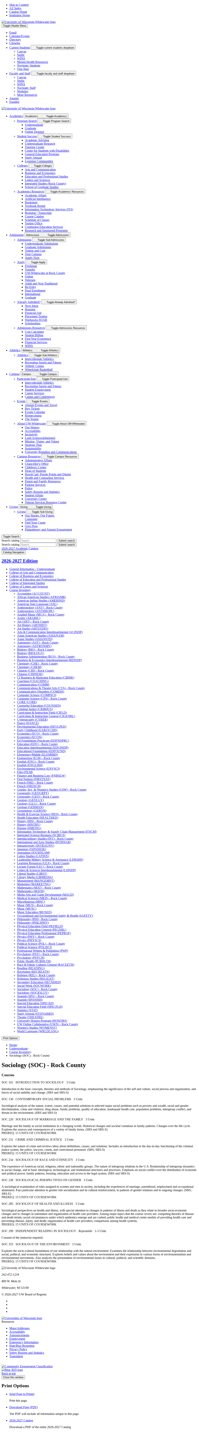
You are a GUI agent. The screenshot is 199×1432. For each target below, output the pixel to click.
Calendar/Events (19, 36)
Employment (17, 1338)
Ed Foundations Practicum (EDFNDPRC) (43, 740)
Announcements (19, 1335)
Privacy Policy (18, 1349)
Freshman (31, 266)
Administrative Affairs (38, 460)
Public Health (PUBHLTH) (34, 961)
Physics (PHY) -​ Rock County (36, 936)
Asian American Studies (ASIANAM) (40, 635)
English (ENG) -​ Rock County (36, 761)
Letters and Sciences (37, 180)
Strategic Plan (33, 445)
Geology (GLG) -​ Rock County (36, 803)
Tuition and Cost (35, 250)
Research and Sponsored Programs (46, 230)
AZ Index (15, 8)
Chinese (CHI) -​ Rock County (35, 670)
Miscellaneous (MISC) (31, 901)
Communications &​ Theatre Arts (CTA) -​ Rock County (51, 688)
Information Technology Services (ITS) (49, 209)
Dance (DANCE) (28, 723)
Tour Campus (33, 254)
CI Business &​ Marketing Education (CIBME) (45, 677)
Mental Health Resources (32, 62)
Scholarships (32, 323)
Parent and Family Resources (43, 481)
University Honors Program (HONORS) (42, 1020)
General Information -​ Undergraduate (32, 569)
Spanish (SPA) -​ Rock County (35, 996)
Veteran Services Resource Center (45, 502)
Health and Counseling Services (44, 477)
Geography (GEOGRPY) (33, 793)
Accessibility (33, 431)
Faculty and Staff (19, 73)
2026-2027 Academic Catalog (20, 548)
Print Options (10, 1038)
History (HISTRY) (28, 824)
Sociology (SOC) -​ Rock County (37, 989)
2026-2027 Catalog (21, 1420)
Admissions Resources (31, 328)
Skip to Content (19, 4)
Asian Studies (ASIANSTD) (34, 639)
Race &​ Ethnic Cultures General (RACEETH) (45, 964)
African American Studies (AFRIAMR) (41, 597)
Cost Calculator (34, 331)
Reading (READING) (31, 968)
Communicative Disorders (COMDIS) (40, 691)
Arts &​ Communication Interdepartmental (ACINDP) (50, 632)
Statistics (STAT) (27, 1010)
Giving (13, 506)
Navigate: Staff (26, 87)
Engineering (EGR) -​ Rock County (38, 758)
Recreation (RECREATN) (33, 971)
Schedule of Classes (37, 220)
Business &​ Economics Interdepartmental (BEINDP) (49, 660)
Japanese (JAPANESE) (31, 849)
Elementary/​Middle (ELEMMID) (37, 754)
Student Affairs (34, 495)
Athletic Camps (34, 366)
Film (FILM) (25, 772)
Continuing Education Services (44, 227)
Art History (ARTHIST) (32, 625)
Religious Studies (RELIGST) (35, 978)
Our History (32, 427)
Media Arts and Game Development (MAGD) (45, 894)
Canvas (21, 51)
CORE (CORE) (27, 702)
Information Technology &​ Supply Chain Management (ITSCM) (57, 831)
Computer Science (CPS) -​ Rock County (42, 698)
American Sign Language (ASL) (37, 604)
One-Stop (23, 69)
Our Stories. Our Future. (40, 517)
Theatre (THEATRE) (30, 1017)
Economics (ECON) (29, 737)
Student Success (27, 136)
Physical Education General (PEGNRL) (41, 929)
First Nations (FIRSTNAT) (33, 779)
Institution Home (19, 15)
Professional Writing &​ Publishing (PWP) (42, 950)
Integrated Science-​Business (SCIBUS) (41, 835)
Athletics (14, 350)
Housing (30, 309)
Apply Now (32, 257)
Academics (16, 116)
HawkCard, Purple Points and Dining (48, 474)
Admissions (16, 235)
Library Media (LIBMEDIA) (35, 877)
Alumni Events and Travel (41, 405)
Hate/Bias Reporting (21, 1345)
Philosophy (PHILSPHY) (33, 922)
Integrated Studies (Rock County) (45, 183)
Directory (15, 39)
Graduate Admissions (38, 247)
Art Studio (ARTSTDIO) (32, 628)
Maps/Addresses (19, 1328)
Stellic (21, 55)
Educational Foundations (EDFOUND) (41, 751)
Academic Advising (37, 140)
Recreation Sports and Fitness (43, 362)
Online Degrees (34, 131)
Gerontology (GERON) (31, 810)
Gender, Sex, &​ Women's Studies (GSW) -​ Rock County (52, 789)
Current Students (19, 47)
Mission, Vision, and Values (42, 441)
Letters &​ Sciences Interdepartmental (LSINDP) (46, 870)
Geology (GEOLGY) (30, 800)
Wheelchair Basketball (38, 369)
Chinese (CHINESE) (30, 674)
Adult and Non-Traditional (41, 283)
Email (13, 32)
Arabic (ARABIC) (28, 618)
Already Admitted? (28, 302)
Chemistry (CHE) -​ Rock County (37, 663)
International (32, 294)
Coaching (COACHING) (33, 681)
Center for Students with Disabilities (47, 150)
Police (28, 488)
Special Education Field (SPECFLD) (40, 1006)
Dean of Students (35, 470)
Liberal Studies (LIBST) (32, 873)
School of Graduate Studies (41, 187)
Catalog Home (18, 11)
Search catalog (10, 540)
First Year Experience (38, 338)
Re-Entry (30, 287)
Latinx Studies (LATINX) (33, 856)
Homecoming (33, 415)
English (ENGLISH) (30, 765)
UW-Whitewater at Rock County (45, 273)
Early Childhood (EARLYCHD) (37, 730)
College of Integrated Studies (27, 583)
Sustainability (33, 448)
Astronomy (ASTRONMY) (34, 646)
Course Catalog (34, 216)
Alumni (14, 98)
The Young (31, 419)
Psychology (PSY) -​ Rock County (38, 954)
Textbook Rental (35, 206)
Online (29, 276)
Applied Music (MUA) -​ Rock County (41, 614)
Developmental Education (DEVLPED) (41, 726)
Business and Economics (40, 173)
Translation (16, 1356)
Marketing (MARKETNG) (34, 884)
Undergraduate (34, 124)
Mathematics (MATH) (30, 891)
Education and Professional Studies (46, 176)
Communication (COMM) (33, 684)
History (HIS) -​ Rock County (35, 821)
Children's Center (35, 467)
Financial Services (36, 342)
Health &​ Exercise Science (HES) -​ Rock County (47, 814)
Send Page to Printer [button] (21, 1394)
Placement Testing (36, 316)
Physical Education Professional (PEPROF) (44, 933)
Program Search (27, 121)
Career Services (34, 393)
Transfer (30, 269)
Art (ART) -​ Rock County (33, 621)
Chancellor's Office (37, 463)
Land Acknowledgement (40, 438)
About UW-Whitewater (31, 423)
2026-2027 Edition (20, 560)
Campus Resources (29, 456)
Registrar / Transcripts (38, 213)
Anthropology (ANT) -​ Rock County (40, 607)
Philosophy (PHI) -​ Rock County (37, 919)
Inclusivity (31, 434)
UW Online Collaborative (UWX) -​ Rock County (47, 1024)
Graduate (30, 128)
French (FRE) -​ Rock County (35, 782)
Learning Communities (39, 161)
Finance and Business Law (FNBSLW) (41, 775)
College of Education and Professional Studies (37, 579)
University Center (36, 498)
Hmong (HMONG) (29, 828)
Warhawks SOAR (36, 320)
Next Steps (31, 306)
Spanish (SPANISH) (30, 999)
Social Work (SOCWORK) (34, 985)
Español (14, 101)
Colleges (22, 165)
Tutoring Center (34, 147)
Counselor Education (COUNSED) (39, 705)
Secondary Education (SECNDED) (39, 982)
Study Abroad (33, 157)
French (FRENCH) (29, 786)
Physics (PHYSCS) (29, 940)
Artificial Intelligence (38, 199)
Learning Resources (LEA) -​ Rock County (43, 863)
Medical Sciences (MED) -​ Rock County (42, 898)
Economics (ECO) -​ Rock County (38, 733)
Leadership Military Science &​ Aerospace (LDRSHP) (50, 859)
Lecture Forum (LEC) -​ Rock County (40, 866)
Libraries (14, 43)
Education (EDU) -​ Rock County (37, 744)
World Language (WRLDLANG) (38, 1031)
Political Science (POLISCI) (34, 947)
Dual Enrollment (35, 290)
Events (21, 401)
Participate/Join (26, 378)
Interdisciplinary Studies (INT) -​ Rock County (45, 838)
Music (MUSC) (26, 908)
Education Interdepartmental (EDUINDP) (42, 747)
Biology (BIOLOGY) (30, 653)
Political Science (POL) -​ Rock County (41, 943)
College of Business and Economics (31, 576)
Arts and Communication (40, 169)
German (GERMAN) (30, 807)
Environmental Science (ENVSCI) (38, 768)
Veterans (30, 280)
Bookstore (31, 202)
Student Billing (34, 335)
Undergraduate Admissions (41, 243)
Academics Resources (30, 191)
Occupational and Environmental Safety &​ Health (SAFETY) (55, 915)
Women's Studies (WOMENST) (37, 1027)
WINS (21, 58)
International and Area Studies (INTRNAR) (44, 842)
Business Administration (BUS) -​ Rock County (46, 656)
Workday (22, 91)
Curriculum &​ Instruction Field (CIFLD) (42, 712)
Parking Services (35, 484)
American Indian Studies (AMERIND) (41, 600)
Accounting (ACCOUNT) (33, 593)
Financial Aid (33, 313)
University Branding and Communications (51, 452)
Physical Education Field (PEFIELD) (40, 926)
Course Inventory (20, 590)
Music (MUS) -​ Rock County (35, 905)
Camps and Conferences (40, 396)
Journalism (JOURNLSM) (33, 852)
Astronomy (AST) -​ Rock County (38, 642)
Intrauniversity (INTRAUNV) (35, 845)
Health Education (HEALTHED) (37, 817)
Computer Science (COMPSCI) (36, 695)
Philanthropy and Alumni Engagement (48, 529)
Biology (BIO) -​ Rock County (35, 649)
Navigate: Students (28, 65)
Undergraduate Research (40, 143)
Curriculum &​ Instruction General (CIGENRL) (46, 716)
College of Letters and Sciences (28, 586)
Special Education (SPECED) (35, 1003)
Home (13, 1045)
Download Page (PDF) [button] (23, 1407)
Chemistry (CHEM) (29, 667)
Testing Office (33, 223)
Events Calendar (35, 412)
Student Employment (38, 389)
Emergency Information (23, 1342)
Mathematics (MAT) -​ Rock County (39, 887)
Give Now (31, 526)
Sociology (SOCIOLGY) (32, 992)
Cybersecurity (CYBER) (32, 719)
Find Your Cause (35, 522)
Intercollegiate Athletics (39, 359)
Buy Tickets (32, 408)
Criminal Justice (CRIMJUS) (35, 709)
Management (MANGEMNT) (35, 880)
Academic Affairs (35, 195)
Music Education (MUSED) (34, 912)
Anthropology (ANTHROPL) (35, 611)
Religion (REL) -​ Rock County (36, 975)
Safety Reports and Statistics (42, 491)
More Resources (27, 94)
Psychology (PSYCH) (31, 957)
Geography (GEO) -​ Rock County (38, 796)
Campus (14, 374)
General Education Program (42, 154)
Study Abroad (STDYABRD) (35, 1013)
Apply (21, 262)
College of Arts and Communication (31, 572)
